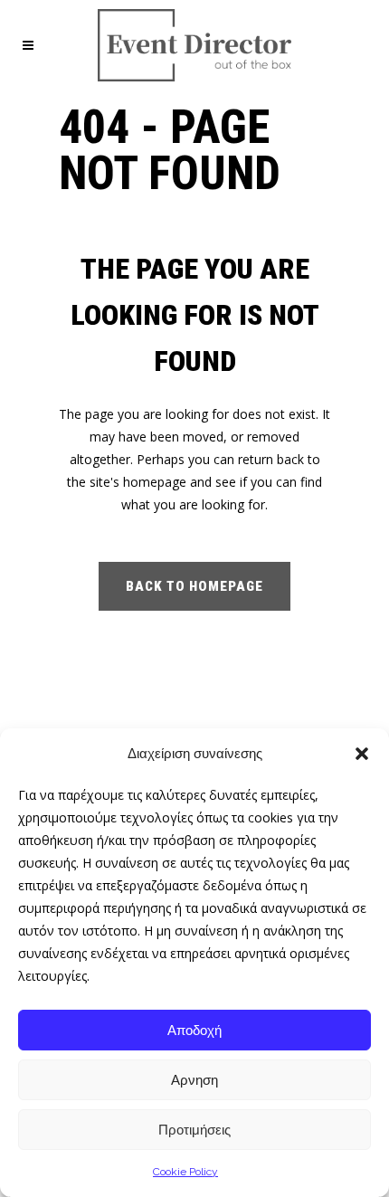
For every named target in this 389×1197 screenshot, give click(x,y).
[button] (362, 754)
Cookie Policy (185, 1171)
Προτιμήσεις (194, 1129)
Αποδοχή (194, 1030)
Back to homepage (194, 586)
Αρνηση (194, 1080)
